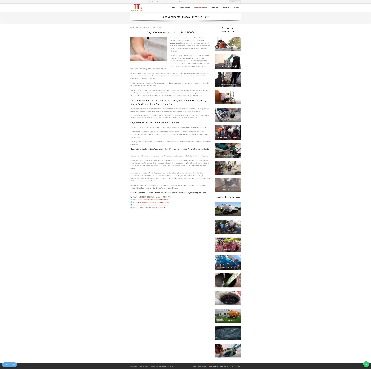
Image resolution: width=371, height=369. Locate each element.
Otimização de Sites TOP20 (166, 366)
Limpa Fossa (165, 2)
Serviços (174, 2)
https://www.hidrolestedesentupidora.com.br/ (152, 202)
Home (133, 2)
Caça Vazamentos (154, 2)
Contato (181, 2)
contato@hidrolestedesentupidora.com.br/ (153, 200)
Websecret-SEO (144, 366)
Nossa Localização (158, 207)
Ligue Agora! (10, 365)
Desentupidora (142, 2)
